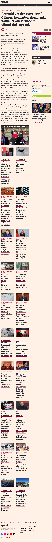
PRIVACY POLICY (12, 522)
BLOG (30, 528)
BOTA (21, 532)
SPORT (31, 525)
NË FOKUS (23, 528)
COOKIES (20, 522)
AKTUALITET (23, 525)
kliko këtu (42, 86)
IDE (21, 526)
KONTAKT (3, 522)
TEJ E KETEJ (32, 526)
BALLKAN (23, 530)
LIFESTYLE (23, 534)
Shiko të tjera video (37, 122)
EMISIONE (32, 530)
